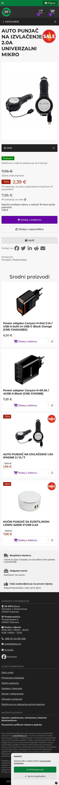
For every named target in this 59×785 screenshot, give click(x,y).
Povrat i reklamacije (12, 693)
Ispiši (31, 240)
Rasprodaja (20, 259)
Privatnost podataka (13, 677)
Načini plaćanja (10, 683)
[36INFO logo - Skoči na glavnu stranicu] (6, 12)
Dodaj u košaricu (31, 219)
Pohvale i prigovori (12, 699)
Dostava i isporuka (12, 688)
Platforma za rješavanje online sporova (23, 704)
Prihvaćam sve (36, 769)
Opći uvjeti (7, 672)
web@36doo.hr (19, 735)
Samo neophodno (36, 776)
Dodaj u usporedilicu (31, 229)
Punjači (6, 259)
